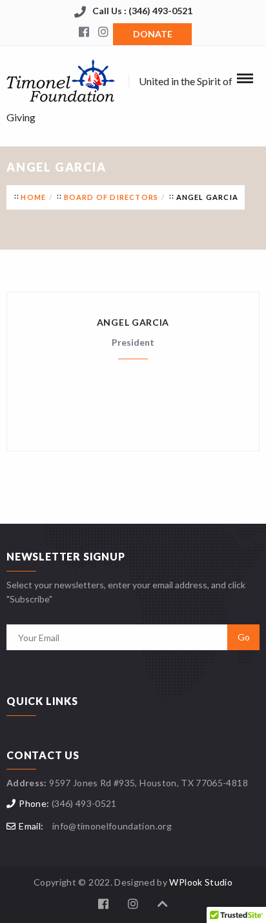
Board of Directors (111, 197)
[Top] (163, 904)
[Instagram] (103, 33)
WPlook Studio (200, 882)
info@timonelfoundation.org (112, 825)
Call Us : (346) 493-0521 (142, 10)
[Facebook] (84, 33)
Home (33, 197)
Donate (152, 33)
